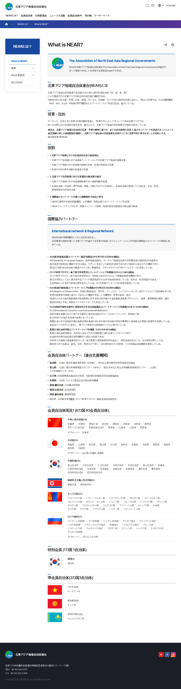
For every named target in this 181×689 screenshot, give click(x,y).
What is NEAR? (41, 24)
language (171, 5)
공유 (166, 45)
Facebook (167, 654)
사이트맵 (152, 5)
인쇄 (173, 45)
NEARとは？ (23, 24)
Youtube (161, 654)
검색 (147, 5)
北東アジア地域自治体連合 (31, 6)
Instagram (173, 654)
